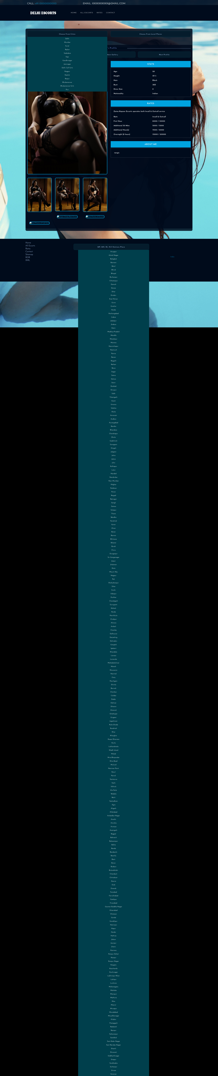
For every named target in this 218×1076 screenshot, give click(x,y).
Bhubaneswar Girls (67, 86)
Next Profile (164, 55)
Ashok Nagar (113, 255)
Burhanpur (113, 277)
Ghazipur (113, 914)
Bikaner (113, 543)
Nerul (113, 772)
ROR (28, 258)
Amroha (113, 823)
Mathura (113, 998)
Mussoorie (113, 670)
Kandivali (113, 728)
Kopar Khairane (113, 739)
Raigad (113, 495)
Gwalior (113, 306)
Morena (113, 343)
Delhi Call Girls (67, 68)
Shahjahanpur (113, 583)
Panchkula (113, 615)
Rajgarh (113, 361)
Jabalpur (113, 321)
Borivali (113, 688)
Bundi (113, 546)
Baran (113, 532)
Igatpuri (113, 648)
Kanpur (113, 958)
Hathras (113, 936)
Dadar (113, 699)
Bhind (113, 270)
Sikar (113, 586)
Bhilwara (113, 539)
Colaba (113, 696)
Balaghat (113, 259)
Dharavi (113, 706)
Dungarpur (114, 554)
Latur (114, 470)
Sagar (113, 372)
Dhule (113, 437)
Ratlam (113, 364)
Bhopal (113, 273)
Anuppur (113, 252)
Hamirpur (113, 925)
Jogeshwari (114, 721)
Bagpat (113, 834)
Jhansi (113, 947)
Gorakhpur (113, 921)
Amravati (113, 415)
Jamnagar (67, 64)
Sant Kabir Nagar (113, 1041)
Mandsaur (113, 339)
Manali (113, 666)
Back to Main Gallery (109, 55)
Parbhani (113, 488)
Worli (113, 797)
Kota (113, 568)
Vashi (114, 783)
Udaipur (113, 594)
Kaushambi (113, 968)
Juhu (113, 463)
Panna (113, 353)
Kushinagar (113, 972)
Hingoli (113, 448)
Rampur (113, 1030)
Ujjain (113, 401)
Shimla (113, 685)
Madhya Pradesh (114, 332)
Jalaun (113, 939)
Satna (113, 375)
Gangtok (113, 645)
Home (74, 13)
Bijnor (113, 863)
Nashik (67, 75)
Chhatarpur (113, 281)
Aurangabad (113, 423)
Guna (114, 303)
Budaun (113, 867)
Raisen (113, 357)
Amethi (113, 819)
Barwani (113, 262)
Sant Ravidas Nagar (113, 1045)
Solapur (113, 510)
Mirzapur (113, 1008)
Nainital (114, 674)
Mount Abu (113, 572)
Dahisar (113, 703)
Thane (113, 514)
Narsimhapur (113, 346)
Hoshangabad (114, 313)
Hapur (113, 928)
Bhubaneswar (67, 82)
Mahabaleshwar (113, 663)
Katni (114, 328)
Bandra (113, 426)
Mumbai (67, 42)
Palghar (113, 484)
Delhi (67, 39)
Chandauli (113, 874)
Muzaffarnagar (113, 1016)
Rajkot (67, 49)
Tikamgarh (113, 397)
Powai (113, 492)
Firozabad (113, 903)
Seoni (113, 383)
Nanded (113, 474)
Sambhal (113, 1038)
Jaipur (113, 561)
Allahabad (113, 812)
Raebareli (113, 1027)
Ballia (113, 845)
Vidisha (113, 408)
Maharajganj (113, 987)
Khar (113, 732)
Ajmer (113, 524)
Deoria (113, 881)
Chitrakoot (113, 877)
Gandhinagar (67, 60)
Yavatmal (113, 521)
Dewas (113, 288)
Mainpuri (113, 994)
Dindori (113, 295)
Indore (113, 317)
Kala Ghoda (113, 725)
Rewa (113, 368)
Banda (113, 848)
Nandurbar (114, 477)
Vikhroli (113, 786)
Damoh (113, 284)
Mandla (113, 335)
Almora (113, 623)
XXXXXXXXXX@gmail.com (108, 3)
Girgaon (113, 717)
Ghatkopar (113, 714)
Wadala (113, 794)
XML (28, 260)
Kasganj (113, 965)
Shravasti (113, 1052)
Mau (113, 1001)
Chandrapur (113, 434)
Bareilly (113, 856)
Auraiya (113, 827)
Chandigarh (113, 601)
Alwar (113, 528)
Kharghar (113, 736)
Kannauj (113, 950)
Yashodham (113, 801)
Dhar (113, 292)
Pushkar (113, 597)
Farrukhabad (113, 896)
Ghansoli (113, 710)
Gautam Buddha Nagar (113, 907)
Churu (113, 550)
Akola (113, 412)
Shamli (113, 1049)
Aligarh (113, 808)
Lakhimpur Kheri (114, 976)
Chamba (113, 630)
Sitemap (29, 255)
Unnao (113, 1070)
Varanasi (113, 1074)
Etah (113, 885)
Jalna (113, 455)
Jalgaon (113, 452)
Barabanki (113, 852)
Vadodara (67, 53)
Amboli (113, 626)
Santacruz (113, 779)
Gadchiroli (113, 441)
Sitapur (113, 1059)
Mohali (113, 608)
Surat (67, 46)
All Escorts (86, 13)
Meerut (113, 1005)
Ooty (113, 677)
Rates (100, 13)
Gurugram (113, 605)
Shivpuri (114, 390)
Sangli (113, 503)
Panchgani (113, 681)
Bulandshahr (113, 870)
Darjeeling (113, 637)
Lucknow (113, 983)
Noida (113, 612)
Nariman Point (113, 768)
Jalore (113, 459)
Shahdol (114, 386)
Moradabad (113, 1012)
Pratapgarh (114, 1023)
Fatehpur (113, 899)
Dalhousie (113, 634)
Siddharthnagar (113, 1056)
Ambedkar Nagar (113, 816)
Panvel (113, 776)
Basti (113, 859)
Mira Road (113, 761)
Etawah (113, 888)
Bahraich (113, 837)
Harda (113, 310)
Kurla (114, 743)
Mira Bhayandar (113, 757)
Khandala (113, 652)
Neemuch (113, 350)
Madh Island (113, 750)
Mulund (113, 765)
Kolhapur (113, 466)
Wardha (113, 517)
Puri (67, 90)
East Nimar (113, 299)
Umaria (113, 404)
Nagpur (67, 71)
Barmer (113, 535)
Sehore (113, 379)
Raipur (67, 79)
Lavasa (113, 655)
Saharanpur (113, 1034)
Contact (110, 13)
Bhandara (113, 430)
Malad (113, 754)
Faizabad (113, 892)
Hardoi (113, 932)
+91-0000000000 (46, 3)
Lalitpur (113, 979)
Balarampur (113, 841)
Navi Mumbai (114, 481)
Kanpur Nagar (113, 961)
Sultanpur (113, 1067)
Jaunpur (113, 943)
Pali (113, 579)
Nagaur (113, 575)
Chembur (113, 692)
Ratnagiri (113, 499)
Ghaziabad (114, 910)
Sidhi (113, 393)
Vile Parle (113, 790)
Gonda (113, 918)
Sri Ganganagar (113, 557)
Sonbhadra (114, 1063)
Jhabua (113, 324)
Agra (113, 805)
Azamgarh (113, 830)
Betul (113, 266)
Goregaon (113, 444)
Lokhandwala (113, 746)
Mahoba (113, 990)
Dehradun (113, 641)
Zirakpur (113, 619)
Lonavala (113, 659)
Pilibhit (113, 1019)
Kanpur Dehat (113, 954)
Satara (113, 506)
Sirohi (113, 590)
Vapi (67, 57)
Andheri (113, 419)
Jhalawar (113, 565)
